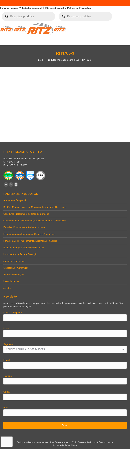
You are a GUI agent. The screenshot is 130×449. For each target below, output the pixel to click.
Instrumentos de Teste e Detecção (20, 254)
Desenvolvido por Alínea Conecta (95, 442)
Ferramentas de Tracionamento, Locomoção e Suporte (30, 241)
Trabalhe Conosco (31, 8)
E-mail (6, 360)
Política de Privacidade (79, 8)
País (5, 407)
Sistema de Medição (13, 274)
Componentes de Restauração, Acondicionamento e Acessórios (34, 220)
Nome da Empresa (12, 312)
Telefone (7, 376)
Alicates (7, 288)
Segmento (8, 344)
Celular (6, 392)
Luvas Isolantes (11, 281)
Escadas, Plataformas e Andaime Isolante (24, 227)
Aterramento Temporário (15, 200)
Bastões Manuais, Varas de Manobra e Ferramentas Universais (34, 207)
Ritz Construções (54, 8)
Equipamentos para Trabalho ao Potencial (23, 247)
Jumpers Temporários (14, 261)
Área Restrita (11, 8)
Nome (6, 328)
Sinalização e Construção (15, 268)
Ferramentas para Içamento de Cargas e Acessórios (29, 234)
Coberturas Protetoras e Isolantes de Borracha (26, 214)
